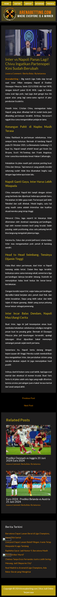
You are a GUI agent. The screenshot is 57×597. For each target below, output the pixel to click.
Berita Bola (28, 73)
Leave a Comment (13, 73)
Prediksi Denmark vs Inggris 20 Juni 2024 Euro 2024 (26, 459)
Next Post (28, 405)
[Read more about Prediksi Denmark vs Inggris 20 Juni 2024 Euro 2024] (28, 440)
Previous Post (28, 398)
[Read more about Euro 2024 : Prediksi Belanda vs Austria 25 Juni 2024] (28, 483)
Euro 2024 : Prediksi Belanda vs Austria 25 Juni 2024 (28, 500)
